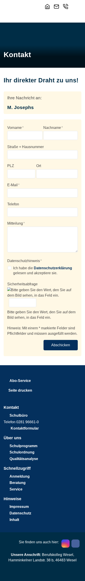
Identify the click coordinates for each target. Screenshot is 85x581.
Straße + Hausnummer (25, 147)
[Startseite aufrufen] (48, 6)
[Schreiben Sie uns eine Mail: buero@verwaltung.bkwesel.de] (57, 6)
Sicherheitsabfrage (22, 284)
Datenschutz (20, 513)
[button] (76, 6)
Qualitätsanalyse (24, 459)
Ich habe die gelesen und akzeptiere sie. (42, 270)
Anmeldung (20, 476)
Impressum (19, 507)
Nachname (53, 128)
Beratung (18, 483)
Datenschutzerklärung (53, 268)
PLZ (10, 166)
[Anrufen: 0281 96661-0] (66, 6)
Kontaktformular (25, 428)
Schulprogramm (23, 446)
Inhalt (14, 520)
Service (16, 489)
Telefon (13, 204)
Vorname (15, 128)
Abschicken (60, 345)
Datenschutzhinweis (24, 261)
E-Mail (13, 185)
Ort (38, 166)
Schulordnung (22, 452)
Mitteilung (16, 223)
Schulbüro (19, 415)
